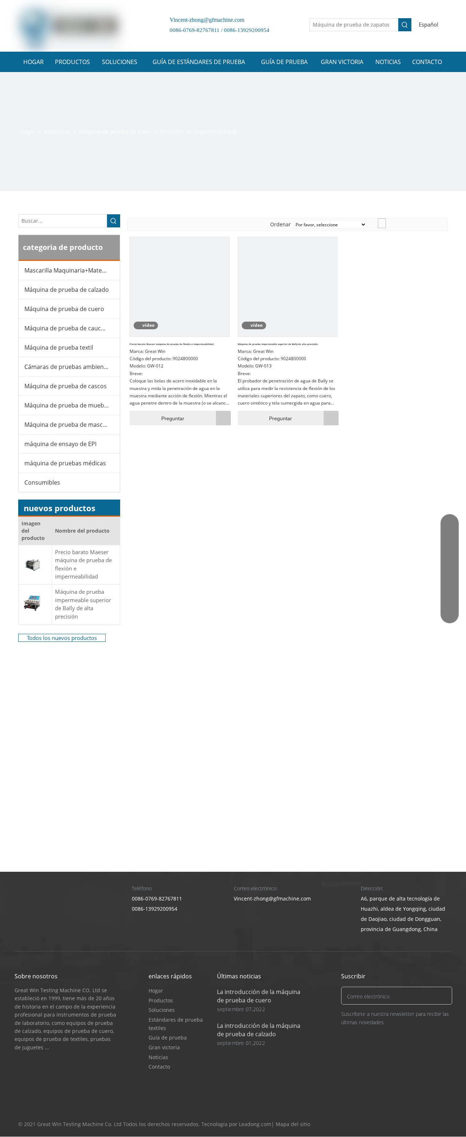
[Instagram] (441, 1124)
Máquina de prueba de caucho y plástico (72, 328)
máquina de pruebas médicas (65, 463)
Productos (161, 1000)
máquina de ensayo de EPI (60, 444)
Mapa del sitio (293, 1124)
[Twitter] (413, 1124)
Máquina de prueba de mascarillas (71, 425)
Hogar (156, 990)
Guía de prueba (168, 1037)
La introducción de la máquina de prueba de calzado (258, 1030)
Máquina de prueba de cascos (65, 386)
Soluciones (162, 1009)
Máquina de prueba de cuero (64, 309)
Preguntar (172, 418)
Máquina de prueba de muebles (68, 405)
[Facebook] (399, 1124)
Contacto (159, 1066)
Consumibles (42, 482)
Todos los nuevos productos (62, 637)
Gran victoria (164, 1047)
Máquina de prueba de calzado (66, 290)
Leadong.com (255, 1124)
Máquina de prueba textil (58, 347)
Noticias (158, 1057)
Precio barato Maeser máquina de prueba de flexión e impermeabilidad (83, 564)
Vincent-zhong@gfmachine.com (204, 20)
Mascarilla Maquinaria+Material (67, 270)
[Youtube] (427, 1124)
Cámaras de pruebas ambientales (70, 367)
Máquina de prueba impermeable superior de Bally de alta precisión (83, 604)
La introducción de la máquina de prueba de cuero (258, 996)
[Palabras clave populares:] (404, 24)
